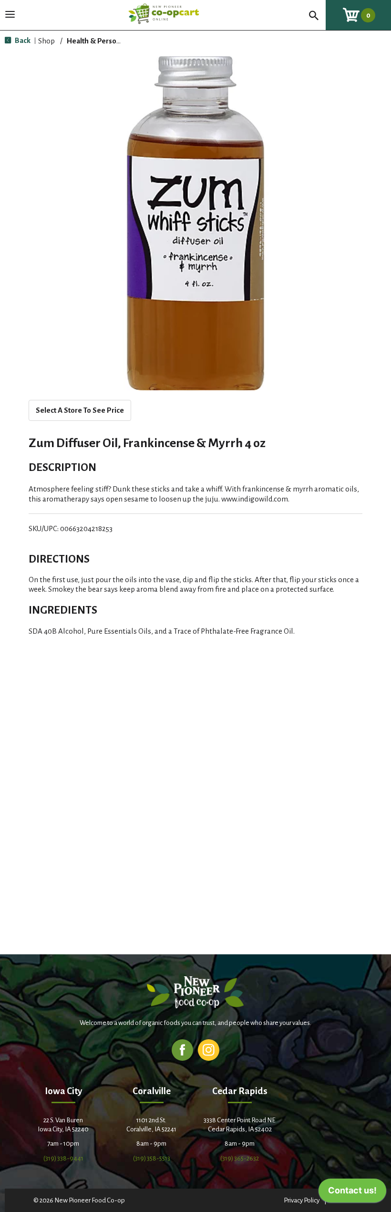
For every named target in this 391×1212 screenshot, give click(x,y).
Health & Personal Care (105, 41)
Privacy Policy (301, 1200)
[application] (352, 1193)
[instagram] (208, 1049)
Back (22, 40)
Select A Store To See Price (80, 410)
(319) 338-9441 (63, 1158)
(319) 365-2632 (239, 1158)
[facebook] (182, 1049)
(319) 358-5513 (151, 1158)
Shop (46, 41)
